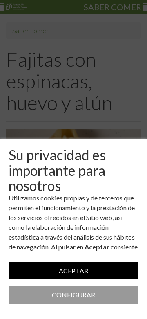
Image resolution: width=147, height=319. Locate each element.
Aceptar (73, 270)
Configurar (73, 295)
